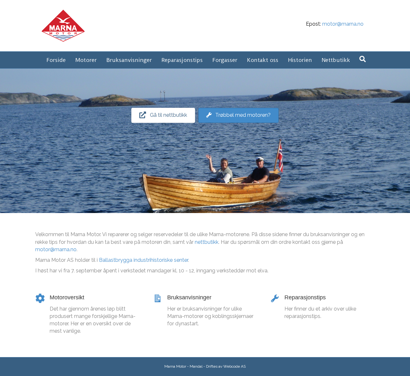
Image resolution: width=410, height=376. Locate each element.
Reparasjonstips (182, 60)
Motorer (86, 60)
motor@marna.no (343, 24)
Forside (56, 60)
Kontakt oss (262, 60)
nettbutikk (206, 242)
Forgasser (224, 60)
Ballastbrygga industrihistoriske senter (143, 260)
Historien (300, 60)
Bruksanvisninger (129, 60)
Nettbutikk (336, 60)
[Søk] (362, 59)
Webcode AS (234, 366)
